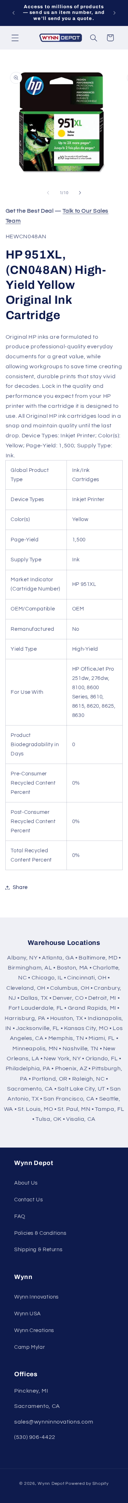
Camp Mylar (29, 1347)
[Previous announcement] (13, 13)
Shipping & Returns (38, 1249)
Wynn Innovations (36, 1297)
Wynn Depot (51, 1484)
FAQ (19, 1216)
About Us (26, 1183)
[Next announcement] (114, 13)
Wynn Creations (34, 1330)
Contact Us (28, 1199)
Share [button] (20, 887)
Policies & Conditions (40, 1233)
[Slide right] (80, 193)
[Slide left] (48, 193)
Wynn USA (27, 1313)
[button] (15, 38)
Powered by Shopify (86, 1484)
